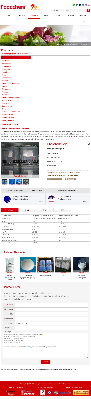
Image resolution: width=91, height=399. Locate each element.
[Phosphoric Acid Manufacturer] (45, 272)
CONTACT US (83, 19)
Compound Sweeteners (11, 112)
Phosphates (74, 44)
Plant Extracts (7, 100)
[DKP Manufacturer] (63, 272)
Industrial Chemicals (10, 124)
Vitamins (5, 81)
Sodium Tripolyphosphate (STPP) (10, 278)
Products (34, 16)
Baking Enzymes (8, 117)
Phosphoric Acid (45, 276)
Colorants (5, 86)
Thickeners (6, 61)
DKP (63, 276)
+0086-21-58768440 (46, 387)
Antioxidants (6, 64)
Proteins (5, 75)
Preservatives (7, 69)
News (46, 16)
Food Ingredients (9, 57)
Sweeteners (6, 66)
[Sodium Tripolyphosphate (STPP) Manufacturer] (10, 272)
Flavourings (6, 89)
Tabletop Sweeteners (10, 115)
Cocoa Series (7, 106)
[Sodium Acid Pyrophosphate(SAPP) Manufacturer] (28, 272)
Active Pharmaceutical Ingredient (15, 128)
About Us (21, 16)
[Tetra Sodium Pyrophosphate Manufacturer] (81, 272)
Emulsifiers (6, 103)
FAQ (44, 210)
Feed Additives (8, 121)
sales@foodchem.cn (19, 139)
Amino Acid (6, 95)
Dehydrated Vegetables (11, 83)
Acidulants (6, 72)
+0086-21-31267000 (16, 190)
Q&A (62, 210)
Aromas (5, 92)
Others (4, 109)
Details (27, 210)
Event (59, 16)
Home (8, 16)
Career (71, 16)
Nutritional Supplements (11, 98)
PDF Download (37, 190)
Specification (9, 210)
